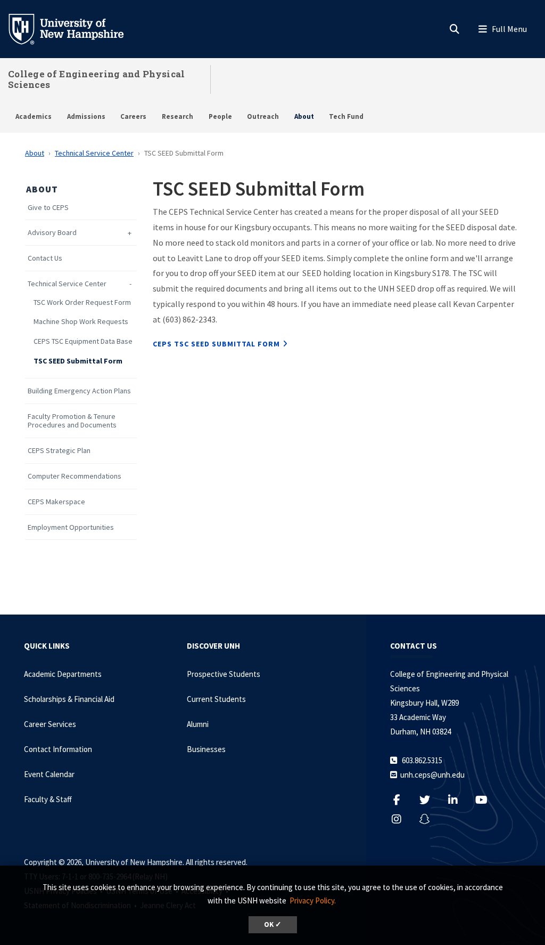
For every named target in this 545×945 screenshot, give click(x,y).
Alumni (198, 724)
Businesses (206, 749)
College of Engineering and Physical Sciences (96, 79)
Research (177, 116)
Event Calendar (49, 774)
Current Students (216, 699)
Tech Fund (346, 116)
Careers (133, 116)
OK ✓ (273, 924)
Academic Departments (63, 674)
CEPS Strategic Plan (59, 450)
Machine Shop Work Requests (81, 321)
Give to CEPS (48, 207)
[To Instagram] (402, 819)
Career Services (50, 724)
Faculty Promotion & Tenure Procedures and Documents (72, 421)
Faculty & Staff (48, 799)
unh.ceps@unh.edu (432, 775)
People (220, 116)
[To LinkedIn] (458, 799)
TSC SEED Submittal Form (78, 361)
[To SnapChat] (430, 819)
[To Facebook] (402, 799)
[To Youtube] (487, 799)
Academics (33, 116)
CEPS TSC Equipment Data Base (83, 341)
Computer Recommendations (74, 476)
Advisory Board (52, 232)
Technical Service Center (94, 153)
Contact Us (45, 258)
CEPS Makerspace (56, 501)
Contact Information (58, 749)
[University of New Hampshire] (74, 28)
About (304, 116)
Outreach (263, 116)
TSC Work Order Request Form (82, 302)
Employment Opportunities (71, 527)
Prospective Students (223, 674)
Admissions (86, 116)
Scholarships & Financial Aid (69, 699)
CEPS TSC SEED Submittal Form (216, 344)
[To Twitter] (430, 799)
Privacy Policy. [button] (313, 900)
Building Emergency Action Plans (79, 390)
